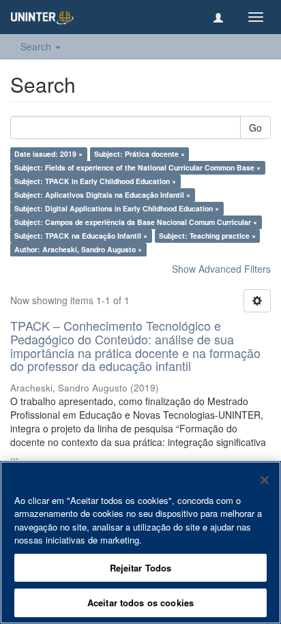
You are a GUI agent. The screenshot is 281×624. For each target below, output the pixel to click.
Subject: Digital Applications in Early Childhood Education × (116, 208)
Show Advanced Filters (221, 269)
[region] (140, 542)
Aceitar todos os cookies (140, 602)
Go (255, 127)
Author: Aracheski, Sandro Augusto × (78, 249)
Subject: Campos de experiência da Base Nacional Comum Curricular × (135, 222)
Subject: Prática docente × (139, 154)
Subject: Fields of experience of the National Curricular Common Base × (137, 167)
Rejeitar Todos (141, 567)
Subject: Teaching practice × (207, 236)
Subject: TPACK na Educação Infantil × (80, 236)
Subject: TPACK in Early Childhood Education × (95, 181)
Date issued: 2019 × (48, 154)
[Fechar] (265, 480)
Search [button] (37, 46)
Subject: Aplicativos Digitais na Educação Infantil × (102, 195)
